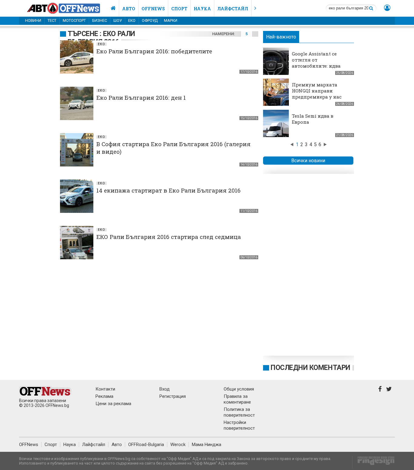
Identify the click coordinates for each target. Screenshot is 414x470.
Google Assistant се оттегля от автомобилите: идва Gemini (316, 63)
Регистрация (172, 396)
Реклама (104, 396)
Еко (131, 20)
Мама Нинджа (206, 444)
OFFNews (28, 444)
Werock (177, 444)
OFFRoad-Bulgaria (146, 444)
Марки (170, 20)
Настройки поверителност (239, 425)
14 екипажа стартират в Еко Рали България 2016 (168, 190)
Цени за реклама (113, 403)
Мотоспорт (74, 20)
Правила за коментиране (237, 399)
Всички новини (308, 160)
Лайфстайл (232, 9)
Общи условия (239, 389)
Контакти (105, 389)
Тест (52, 20)
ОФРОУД (150, 20)
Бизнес (99, 20)
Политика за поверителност (239, 412)
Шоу (117, 20)
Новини (33, 20)
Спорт (179, 9)
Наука (202, 9)
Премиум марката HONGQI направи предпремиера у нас (317, 91)
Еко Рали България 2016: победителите (154, 51)
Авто (128, 9)
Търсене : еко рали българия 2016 (101, 38)
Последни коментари (310, 368)
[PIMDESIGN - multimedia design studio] (373, 462)
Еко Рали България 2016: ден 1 (141, 97)
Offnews (153, 9)
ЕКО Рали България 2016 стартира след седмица (168, 236)
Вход (164, 389)
